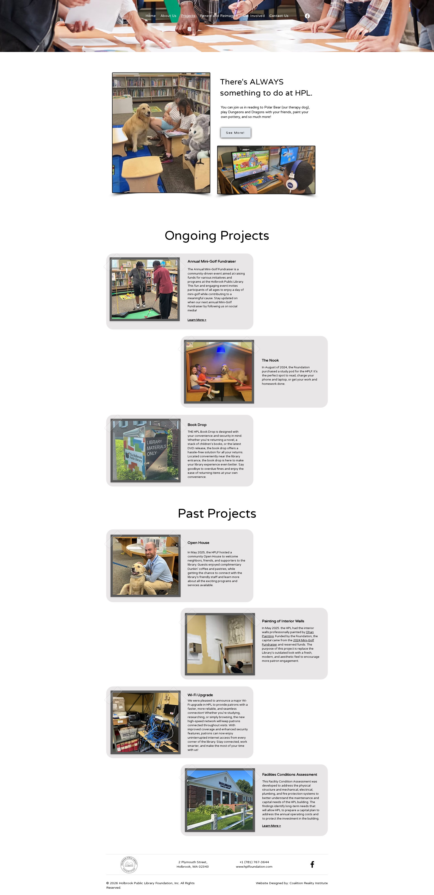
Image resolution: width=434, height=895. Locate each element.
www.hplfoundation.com (254, 867)
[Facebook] (307, 16)
